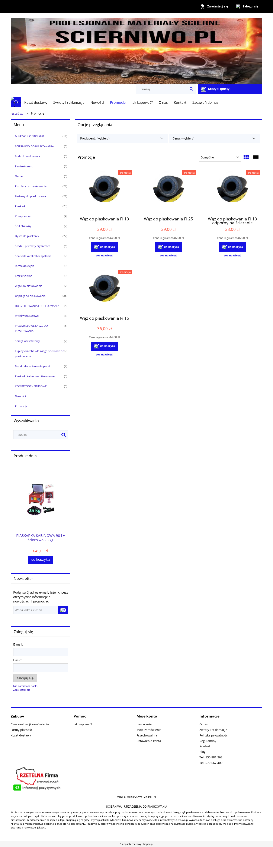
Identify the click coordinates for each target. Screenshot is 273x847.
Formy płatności (22, 730)
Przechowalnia (146, 735)
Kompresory (23, 216)
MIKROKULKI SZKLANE (29, 136)
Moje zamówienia (148, 730)
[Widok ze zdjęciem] (246, 157)
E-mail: (18, 644)
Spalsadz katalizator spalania (33, 256)
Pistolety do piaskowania (30, 186)
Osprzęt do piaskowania (30, 296)
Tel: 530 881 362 (210, 757)
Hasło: (17, 660)
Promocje (21, 406)
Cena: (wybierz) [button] (183, 138)
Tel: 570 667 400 (210, 763)
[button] (104, 255)
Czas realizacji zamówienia (30, 724)
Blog (202, 752)
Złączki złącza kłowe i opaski (32, 366)
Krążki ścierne (23, 276)
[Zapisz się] (63, 610)
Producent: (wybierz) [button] (94, 138)
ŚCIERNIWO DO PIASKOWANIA (34, 146)
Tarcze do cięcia (24, 266)
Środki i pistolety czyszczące (32, 246)
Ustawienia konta (148, 741)
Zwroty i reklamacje (213, 730)
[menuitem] (35, 102)
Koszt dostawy (21, 735)
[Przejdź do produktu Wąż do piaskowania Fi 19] (104, 191)
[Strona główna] (136, 49)
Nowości (20, 396)
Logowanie (144, 724)
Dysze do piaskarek (27, 236)
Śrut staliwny (23, 226)
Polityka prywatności (213, 735)
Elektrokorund (24, 166)
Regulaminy (207, 741)
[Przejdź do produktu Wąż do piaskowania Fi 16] (104, 291)
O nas (203, 724)
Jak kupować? (83, 724)
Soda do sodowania (27, 156)
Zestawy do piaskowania (30, 196)
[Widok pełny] (255, 157)
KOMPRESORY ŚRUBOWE (31, 386)
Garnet (19, 176)
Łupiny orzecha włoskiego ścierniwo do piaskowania (39, 353)
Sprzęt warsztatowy (27, 341)
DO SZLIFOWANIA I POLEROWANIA (37, 306)
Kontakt (204, 746)
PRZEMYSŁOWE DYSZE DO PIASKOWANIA (31, 328)
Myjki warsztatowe (27, 316)
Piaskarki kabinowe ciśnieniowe (35, 376)
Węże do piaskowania (28, 286)
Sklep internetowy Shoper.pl (136, 844)
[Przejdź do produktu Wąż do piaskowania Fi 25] (168, 191)
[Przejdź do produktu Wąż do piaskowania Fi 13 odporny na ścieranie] (232, 191)
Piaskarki (20, 206)
